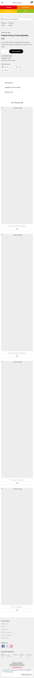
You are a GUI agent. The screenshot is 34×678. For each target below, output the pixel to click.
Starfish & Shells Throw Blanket (17, 353)
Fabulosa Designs (6, 32)
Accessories (25, 7)
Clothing (8, 7)
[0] (31, 3)
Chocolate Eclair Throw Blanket (17, 226)
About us (3, 626)
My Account (4, 624)
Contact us (4, 629)
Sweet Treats (11, 60)
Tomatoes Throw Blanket (17, 480)
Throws (9, 58)
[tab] (17, 82)
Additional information (13, 87)
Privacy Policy (5, 638)
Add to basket (16, 51)
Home (25, 11)
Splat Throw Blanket (17, 607)
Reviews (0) (9, 92)
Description (9, 83)
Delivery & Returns (6, 632)
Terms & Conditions (6, 635)
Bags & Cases (8, 11)
